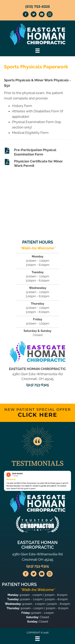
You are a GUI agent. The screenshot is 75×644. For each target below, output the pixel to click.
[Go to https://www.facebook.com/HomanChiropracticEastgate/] (26, 14)
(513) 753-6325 (37, 7)
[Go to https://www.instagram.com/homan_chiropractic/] (50, 14)
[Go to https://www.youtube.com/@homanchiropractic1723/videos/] (42, 14)
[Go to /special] (37, 413)
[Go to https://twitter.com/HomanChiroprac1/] (34, 14)
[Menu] (37, 638)
